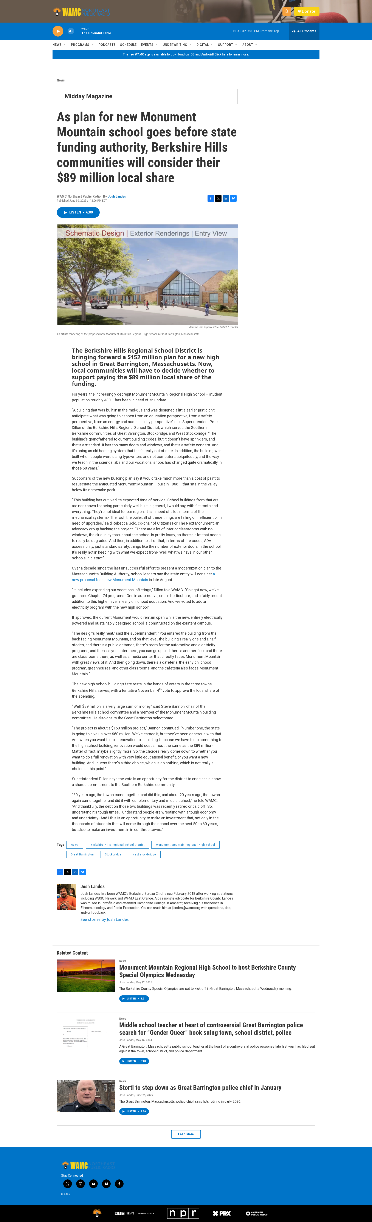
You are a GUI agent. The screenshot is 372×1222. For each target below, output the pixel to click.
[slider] (77, 31)
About (247, 44)
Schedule (128, 44)
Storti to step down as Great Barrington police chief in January (200, 1087)
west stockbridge (144, 854)
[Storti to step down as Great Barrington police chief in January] (86, 1096)
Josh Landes (117, 196)
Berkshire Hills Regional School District (118, 844)
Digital (203, 44)
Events (147, 44)
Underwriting (175, 44)
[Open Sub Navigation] (65, 44)
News (57, 44)
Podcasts (107, 44)
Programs (80, 44)
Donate (308, 11)
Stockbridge (113, 854)
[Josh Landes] (66, 897)
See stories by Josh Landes (105, 919)
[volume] (70, 31)
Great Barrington (82, 854)
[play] (57, 31)
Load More (186, 1134)
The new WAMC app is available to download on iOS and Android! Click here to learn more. (186, 54)
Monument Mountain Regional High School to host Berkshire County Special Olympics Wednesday (207, 971)
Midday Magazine (88, 96)
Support (225, 44)
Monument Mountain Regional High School (185, 844)
